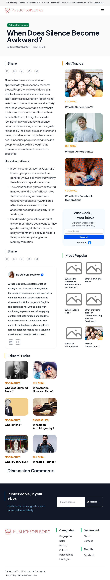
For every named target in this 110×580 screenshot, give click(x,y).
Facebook (89, 555)
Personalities (66, 554)
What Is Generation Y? (79, 107)
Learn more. (99, 3)
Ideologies (64, 559)
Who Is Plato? (13, 424)
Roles (62, 540)
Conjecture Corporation (34, 571)
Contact (88, 540)
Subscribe (84, 237)
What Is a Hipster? (44, 461)
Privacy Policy (10, 575)
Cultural (39, 383)
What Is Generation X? (79, 151)
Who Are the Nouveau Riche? (43, 389)
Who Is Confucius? (16, 461)
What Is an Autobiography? (43, 426)
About (87, 536)
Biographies (12, 383)
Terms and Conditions (27, 575)
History (63, 545)
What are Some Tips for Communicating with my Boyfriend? (93, 315)
